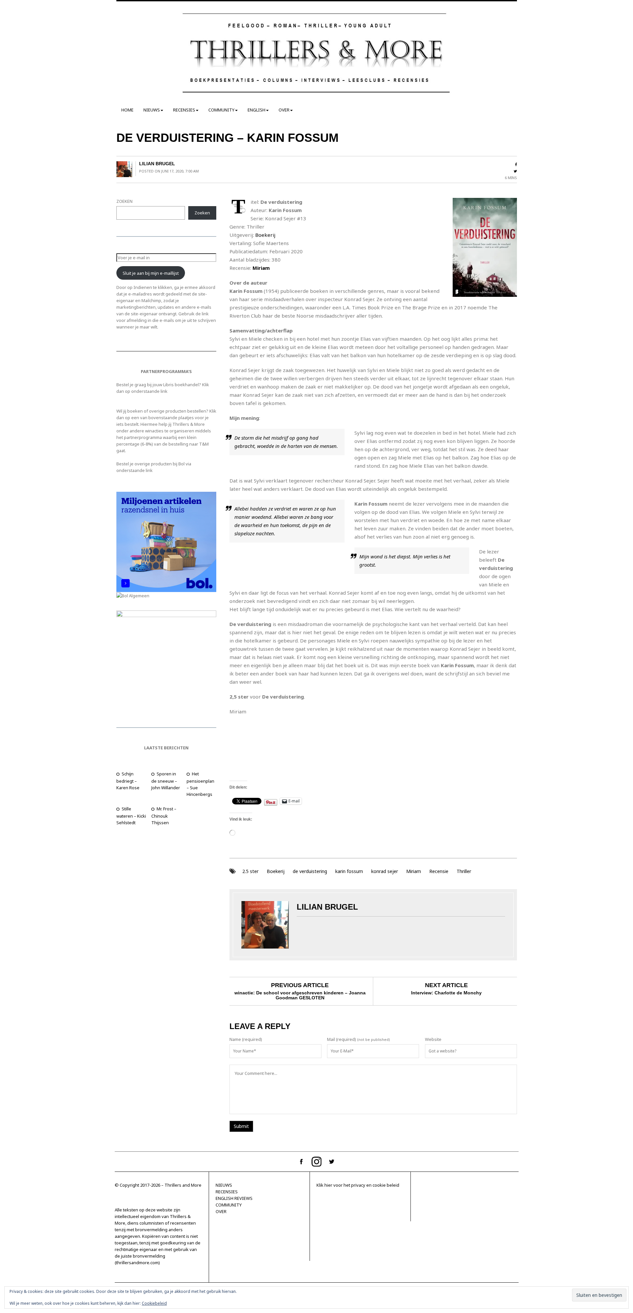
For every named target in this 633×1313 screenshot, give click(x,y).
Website (433, 1039)
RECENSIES (184, 110)
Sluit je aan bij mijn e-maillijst (151, 273)
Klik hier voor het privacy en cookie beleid (357, 1185)
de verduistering (310, 871)
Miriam (413, 871)
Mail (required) (341, 1039)
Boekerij (265, 235)
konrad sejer (384, 871)
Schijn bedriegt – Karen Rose (127, 781)
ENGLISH (256, 110)
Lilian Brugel (157, 163)
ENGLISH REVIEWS (234, 1198)
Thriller (464, 871)
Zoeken (202, 213)
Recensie (438, 871)
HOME (127, 110)
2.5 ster (250, 871)
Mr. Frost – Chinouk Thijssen (163, 816)
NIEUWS (151, 110)
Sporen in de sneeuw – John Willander (165, 781)
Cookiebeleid (154, 1303)
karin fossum (349, 871)
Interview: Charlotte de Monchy (446, 992)
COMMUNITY (221, 110)
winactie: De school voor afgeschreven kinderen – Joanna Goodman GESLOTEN (300, 995)
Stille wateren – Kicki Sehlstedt (131, 816)
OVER (284, 110)
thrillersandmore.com (137, 1263)
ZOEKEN (124, 201)
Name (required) (245, 1039)
